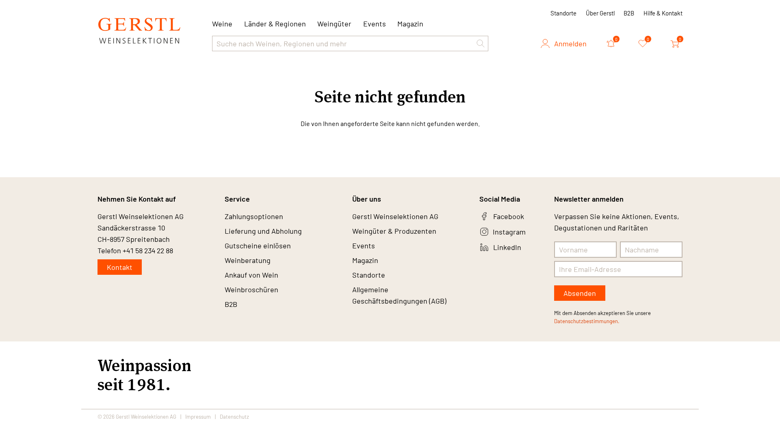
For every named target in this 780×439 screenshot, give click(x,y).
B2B (629, 13)
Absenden (579, 293)
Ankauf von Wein (251, 274)
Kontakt (119, 267)
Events (374, 23)
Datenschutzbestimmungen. (587, 321)
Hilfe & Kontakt (663, 13)
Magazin (410, 23)
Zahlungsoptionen (254, 216)
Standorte (563, 13)
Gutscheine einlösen (258, 245)
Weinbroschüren (251, 289)
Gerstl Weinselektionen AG (395, 216)
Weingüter (334, 23)
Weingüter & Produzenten (394, 230)
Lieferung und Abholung (263, 230)
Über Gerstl (600, 13)
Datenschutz (234, 416)
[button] (480, 43)
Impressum (198, 416)
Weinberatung (248, 260)
